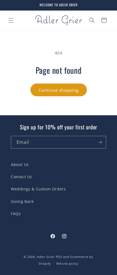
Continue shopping (59, 90)
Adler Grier (46, 257)
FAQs (16, 213)
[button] (11, 20)
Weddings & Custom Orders (38, 188)
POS (59, 257)
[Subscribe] (100, 142)
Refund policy (67, 263)
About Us (20, 164)
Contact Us (21, 176)
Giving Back (22, 201)
